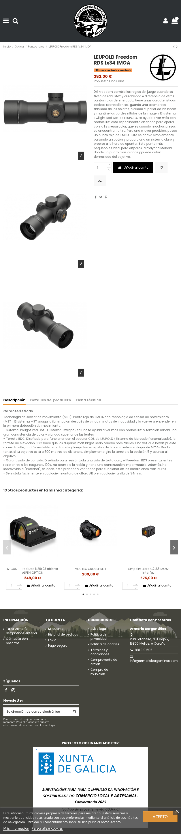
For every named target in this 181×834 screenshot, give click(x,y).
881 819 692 (143, 650)
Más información (16, 828)
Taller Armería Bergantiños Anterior (21, 631)
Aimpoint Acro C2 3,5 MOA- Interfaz (149, 571)
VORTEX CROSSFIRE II (90, 569)
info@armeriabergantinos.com (154, 661)
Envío (52, 640)
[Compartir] (95, 197)
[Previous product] (174, 46)
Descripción (14, 400)
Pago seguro (57, 646)
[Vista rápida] (39, 563)
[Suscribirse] (74, 712)
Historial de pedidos (63, 634)
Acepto (160, 816)
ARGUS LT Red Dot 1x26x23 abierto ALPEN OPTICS (32, 571)
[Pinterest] (106, 197)
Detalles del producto (50, 400)
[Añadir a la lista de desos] (26, 563)
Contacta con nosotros (17, 641)
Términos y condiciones (99, 652)
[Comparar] (32, 563)
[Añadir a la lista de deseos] (161, 167)
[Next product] (177, 46)
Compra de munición (99, 672)
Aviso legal (98, 629)
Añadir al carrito (136, 167)
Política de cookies (104, 644)
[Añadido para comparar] (100, 180)
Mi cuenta (56, 629)
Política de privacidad (98, 636)
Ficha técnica (88, 400)
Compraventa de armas (103, 662)
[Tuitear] (100, 197)
